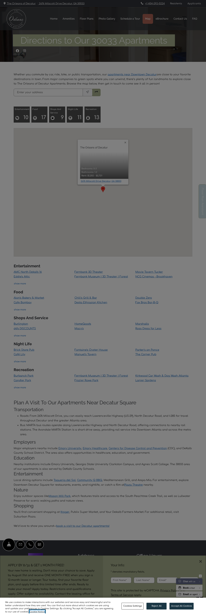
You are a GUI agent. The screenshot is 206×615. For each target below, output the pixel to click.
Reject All (157, 606)
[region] (103, 606)
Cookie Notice (37, 612)
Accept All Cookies (181, 606)
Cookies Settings (132, 606)
